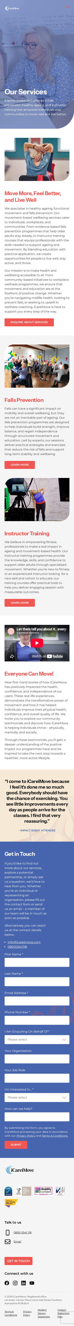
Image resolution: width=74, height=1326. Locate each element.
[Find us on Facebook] (7, 1283)
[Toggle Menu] (67, 7)
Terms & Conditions (11, 1313)
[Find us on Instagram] (15, 1283)
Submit (16, 1144)
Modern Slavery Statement (44, 1313)
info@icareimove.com (24, 942)
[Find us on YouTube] (32, 1283)
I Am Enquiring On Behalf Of (27, 1031)
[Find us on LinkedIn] (23, 1283)
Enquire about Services (29, 322)
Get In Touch (18, 1261)
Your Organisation (18, 1051)
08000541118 (17, 947)
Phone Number (17, 1012)
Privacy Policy (26, 1135)
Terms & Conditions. (55, 1135)
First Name (14, 954)
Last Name (14, 973)
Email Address (16, 993)
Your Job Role (15, 1070)
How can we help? (18, 1109)
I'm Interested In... (19, 1089)
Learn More (20, 464)
